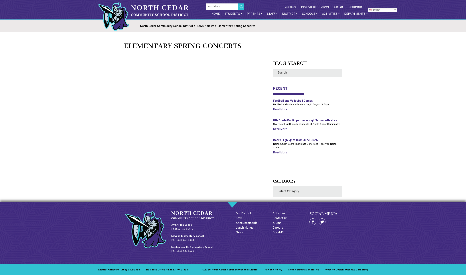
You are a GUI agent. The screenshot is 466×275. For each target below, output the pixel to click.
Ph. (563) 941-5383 (182, 240)
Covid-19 (278, 232)
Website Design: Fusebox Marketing (346, 269)
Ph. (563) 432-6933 (182, 251)
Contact (338, 7)
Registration (355, 7)
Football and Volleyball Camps (293, 101)
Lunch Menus (244, 228)
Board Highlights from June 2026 (295, 140)
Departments (355, 14)
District (288, 14)
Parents (253, 14)
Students (232, 14)
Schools (308, 14)
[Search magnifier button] (241, 6)
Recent (280, 88)
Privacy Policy (273, 269)
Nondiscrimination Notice (304, 269)
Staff (271, 14)
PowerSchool (308, 7)
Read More (280, 109)
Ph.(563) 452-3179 (182, 229)
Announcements (246, 223)
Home (216, 14)
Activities (329, 14)
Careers (278, 228)
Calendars (290, 7)
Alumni (325, 7)
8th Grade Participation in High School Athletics (305, 120)
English (376, 9)
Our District (243, 213)
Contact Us (280, 218)
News (239, 232)
